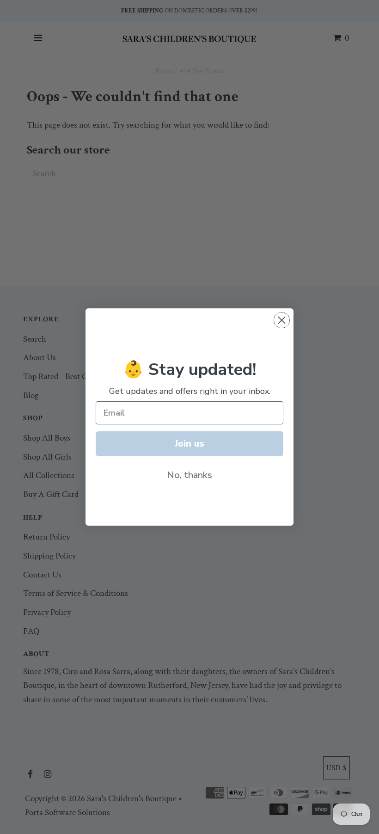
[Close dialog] (282, 320)
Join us (189, 443)
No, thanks (189, 475)
